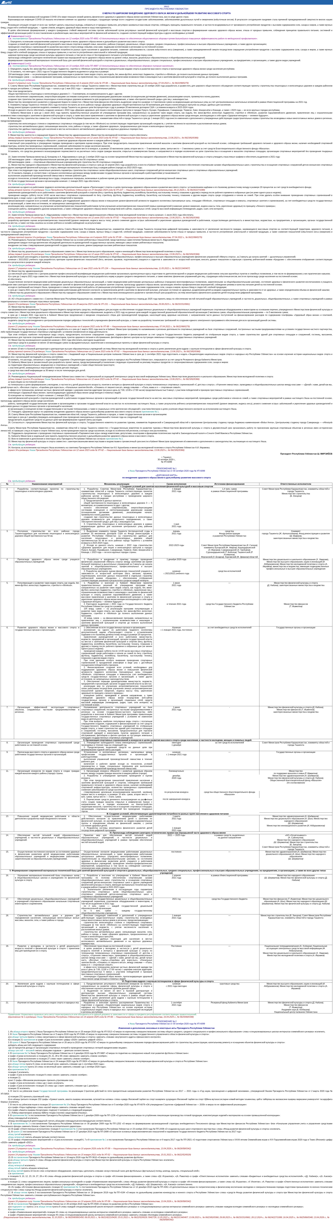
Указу (132, 471)
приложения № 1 (98, 1140)
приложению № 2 (114, 439)
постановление (20, 38)
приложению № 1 (150, 412)
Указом (35, 83)
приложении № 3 (20, 1053)
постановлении (20, 1157)
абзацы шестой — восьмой (21, 1050)
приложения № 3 (71, 1187)
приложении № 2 (21, 1123)
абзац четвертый (16, 1137)
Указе (15, 1034)
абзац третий (14, 1134)
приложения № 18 (60, 1104)
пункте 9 (16, 1163)
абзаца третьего (20, 1160)
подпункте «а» (19, 1207)
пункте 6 (16, 1042)
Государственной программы (53, 1091)
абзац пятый (14, 1168)
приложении (18, 1173)
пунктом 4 (23, 318)
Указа (46, 138)
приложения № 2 (69, 1129)
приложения (29, 1040)
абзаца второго (20, 1032)
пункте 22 (18, 1132)
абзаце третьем (19, 1037)
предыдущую (18, 80)
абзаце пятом (18, 1064)
